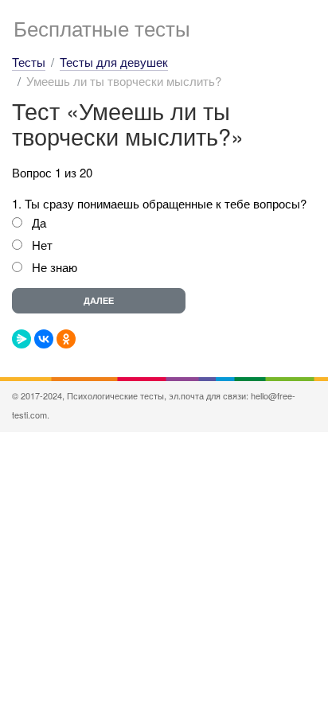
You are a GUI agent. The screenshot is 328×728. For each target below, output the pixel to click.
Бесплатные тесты (102, 27)
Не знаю (54, 267)
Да (39, 222)
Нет (42, 244)
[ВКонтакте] (43, 338)
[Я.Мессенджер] (21, 338)
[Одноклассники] (66, 338)
